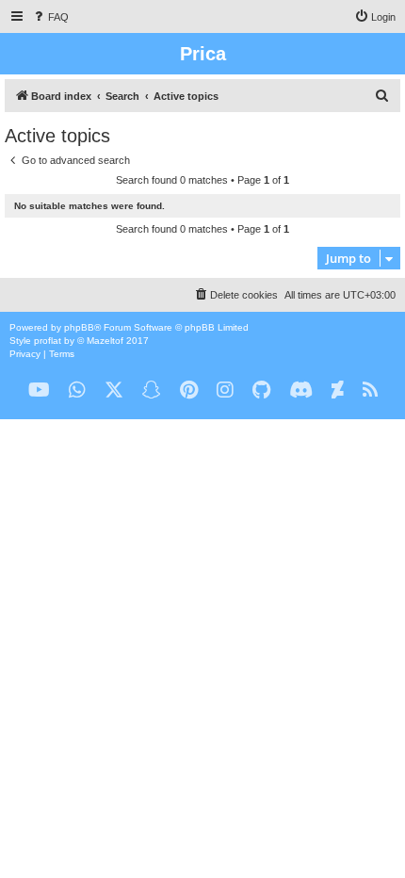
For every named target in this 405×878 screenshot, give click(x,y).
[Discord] (300, 390)
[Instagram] (225, 390)
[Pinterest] (188, 390)
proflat (47, 340)
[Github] (261, 390)
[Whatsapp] (77, 390)
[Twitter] (114, 390)
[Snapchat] (152, 390)
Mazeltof (105, 340)
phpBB (79, 327)
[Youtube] (39, 390)
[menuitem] (50, 17)
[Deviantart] (337, 390)
